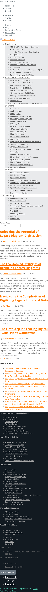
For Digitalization (16, 67)
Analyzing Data (16, 111)
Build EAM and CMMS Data (20, 85)
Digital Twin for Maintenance (15, 484)
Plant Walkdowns (17, 134)
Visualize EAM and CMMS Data (22, 93)
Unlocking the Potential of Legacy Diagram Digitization (21, 234)
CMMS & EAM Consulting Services (17, 516)
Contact (8, 35)
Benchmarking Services (19, 193)
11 (11, 358)
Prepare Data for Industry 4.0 (21, 164)
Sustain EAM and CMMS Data (21, 90)
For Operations (16, 54)
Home (8, 25)
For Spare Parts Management (21, 62)
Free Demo (10, 32)
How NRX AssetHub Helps (17, 77)
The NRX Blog (15, 211)
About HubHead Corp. (18, 198)
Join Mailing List (8, 572)
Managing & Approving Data (21, 119)
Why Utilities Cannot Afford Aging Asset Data (25, 383)
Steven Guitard (9, 338)
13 (16, 358)
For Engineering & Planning (20, 72)
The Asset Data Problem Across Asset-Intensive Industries (22, 369)
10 (9, 358)
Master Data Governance (20, 162)
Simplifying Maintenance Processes (24, 157)
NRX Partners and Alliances (20, 203)
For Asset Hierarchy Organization (23, 65)
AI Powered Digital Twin (19, 129)
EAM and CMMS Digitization (15, 521)
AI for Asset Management (20, 126)
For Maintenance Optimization (27, 52)
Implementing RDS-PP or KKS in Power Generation (23, 495)
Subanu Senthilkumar (12, 241)
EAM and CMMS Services (19, 172)
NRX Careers (15, 216)
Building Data (15, 113)
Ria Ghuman (8, 306)
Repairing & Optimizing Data (21, 116)
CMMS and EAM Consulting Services (24, 180)
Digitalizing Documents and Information (25, 142)
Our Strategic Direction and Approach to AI (26, 206)
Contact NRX (15, 218)
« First (3, 358)
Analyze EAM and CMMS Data (21, 83)
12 (13, 358)
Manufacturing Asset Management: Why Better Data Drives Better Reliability (25, 374)
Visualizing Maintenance (19, 136)
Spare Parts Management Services (23, 188)
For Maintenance (16, 49)
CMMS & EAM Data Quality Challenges (24, 47)
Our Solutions (15, 108)
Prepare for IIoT (16, 100)
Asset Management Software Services (25, 183)
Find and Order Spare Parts (20, 98)
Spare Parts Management (20, 159)
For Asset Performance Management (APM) (27, 70)
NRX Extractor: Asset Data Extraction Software (26, 401)
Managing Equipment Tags (20, 154)
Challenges (10, 44)
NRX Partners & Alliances (14, 532)
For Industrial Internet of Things (22, 75)
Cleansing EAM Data (18, 121)
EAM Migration (15, 124)
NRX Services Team (17, 175)
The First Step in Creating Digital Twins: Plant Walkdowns (24, 331)
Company (9, 195)
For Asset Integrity (17, 57)
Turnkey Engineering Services (21, 190)
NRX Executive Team (18, 201)
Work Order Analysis (18, 131)
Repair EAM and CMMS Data (21, 88)
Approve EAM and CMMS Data (16, 449)
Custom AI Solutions (18, 167)
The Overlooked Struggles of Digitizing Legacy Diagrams (20, 266)
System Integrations (18, 177)
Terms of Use (11, 591)
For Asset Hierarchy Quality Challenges (19, 433)
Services (9, 169)
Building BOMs (15, 139)
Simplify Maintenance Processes (23, 95)
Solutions (9, 105)
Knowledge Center (13, 30)
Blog (7, 27)
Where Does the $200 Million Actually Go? (23, 404)
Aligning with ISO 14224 (19, 147)
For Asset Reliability (17, 59)
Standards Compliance (19, 144)
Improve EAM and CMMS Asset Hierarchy (26, 103)
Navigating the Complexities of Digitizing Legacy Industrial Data (24, 298)
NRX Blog (8, 537)
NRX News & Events (17, 208)
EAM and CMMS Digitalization (21, 185)
